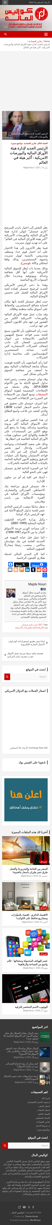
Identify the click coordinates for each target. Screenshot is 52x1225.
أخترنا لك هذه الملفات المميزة (30, 832)
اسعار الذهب (44, 1106)
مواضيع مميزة (17, 143)
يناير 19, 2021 (42, 167)
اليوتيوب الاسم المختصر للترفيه (31, 1006)
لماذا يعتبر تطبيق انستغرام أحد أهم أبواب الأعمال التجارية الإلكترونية (26, 643)
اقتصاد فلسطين (43, 1118)
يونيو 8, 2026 (32, 1082)
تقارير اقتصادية (30, 143)
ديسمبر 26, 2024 (40, 876)
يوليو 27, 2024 (42, 1010)
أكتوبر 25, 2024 (41, 922)
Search (7, 677)
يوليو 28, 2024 (42, 968)
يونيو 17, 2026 (32, 1070)
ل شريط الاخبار (43, 1125)
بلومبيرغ (26, 263)
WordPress (35, 1220)
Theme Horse (31, 1216)
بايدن (36, 624)
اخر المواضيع (40, 1027)
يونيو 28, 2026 (32, 1057)
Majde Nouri (28, 167)
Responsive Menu (5, 2)
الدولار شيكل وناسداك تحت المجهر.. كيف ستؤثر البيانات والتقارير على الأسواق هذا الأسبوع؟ (21, 1051)
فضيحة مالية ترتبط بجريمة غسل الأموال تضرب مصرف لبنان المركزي (25, 655)
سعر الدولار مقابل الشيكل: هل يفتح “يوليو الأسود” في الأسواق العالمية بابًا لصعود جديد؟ (20, 1036)
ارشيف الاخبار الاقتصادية (39, 1102)
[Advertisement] (26, 79)
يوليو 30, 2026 (32, 1042)
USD (46, 748)
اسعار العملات (43, 1110)
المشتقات (42, 394)
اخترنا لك (43, 862)
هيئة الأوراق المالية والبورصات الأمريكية (31, 627)
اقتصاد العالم (42, 143)
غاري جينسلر (27, 624)
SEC (40, 624)
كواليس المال (18, 1212)
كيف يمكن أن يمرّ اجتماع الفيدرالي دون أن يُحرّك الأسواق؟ (22, 1065)
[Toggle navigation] (46, 34)
